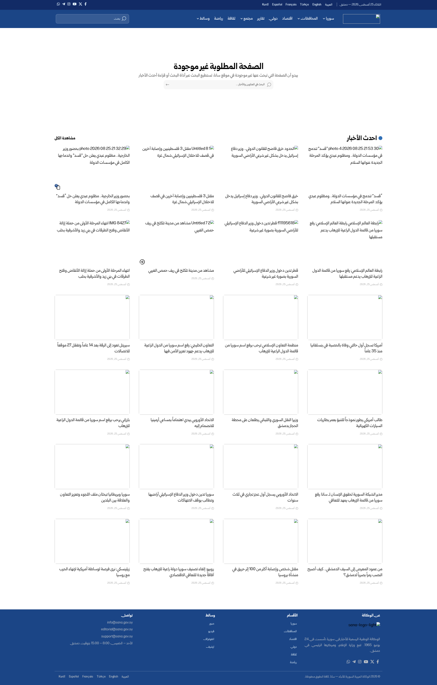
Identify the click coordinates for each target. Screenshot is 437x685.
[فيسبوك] (85, 4)
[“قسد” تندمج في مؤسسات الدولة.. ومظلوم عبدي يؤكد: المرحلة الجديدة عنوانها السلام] (344, 168)
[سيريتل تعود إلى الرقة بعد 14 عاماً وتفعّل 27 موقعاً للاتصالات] (92, 317)
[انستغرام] (68, 4)
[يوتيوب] (74, 4)
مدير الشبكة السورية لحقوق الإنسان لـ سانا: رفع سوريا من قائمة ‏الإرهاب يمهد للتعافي (348, 498)
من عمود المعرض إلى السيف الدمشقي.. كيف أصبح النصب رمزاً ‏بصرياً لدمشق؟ (344, 572)
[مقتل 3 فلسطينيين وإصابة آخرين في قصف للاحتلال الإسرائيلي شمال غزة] (176, 168)
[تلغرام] (63, 4)
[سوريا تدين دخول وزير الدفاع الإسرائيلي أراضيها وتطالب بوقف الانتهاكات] (176, 466)
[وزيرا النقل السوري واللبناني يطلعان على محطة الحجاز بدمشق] (260, 392)
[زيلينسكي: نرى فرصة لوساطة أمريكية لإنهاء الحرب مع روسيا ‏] (92, 541)
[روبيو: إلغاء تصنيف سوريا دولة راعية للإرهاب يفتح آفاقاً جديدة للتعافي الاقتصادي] (176, 541)
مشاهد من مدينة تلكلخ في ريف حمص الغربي (181, 271)
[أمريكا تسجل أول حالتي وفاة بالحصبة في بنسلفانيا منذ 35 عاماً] (344, 317)
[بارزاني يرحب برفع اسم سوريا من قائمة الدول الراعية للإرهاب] (92, 392)
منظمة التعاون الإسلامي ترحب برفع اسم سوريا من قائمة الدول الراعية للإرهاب (261, 348)
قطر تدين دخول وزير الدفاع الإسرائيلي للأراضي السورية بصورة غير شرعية (266, 274)
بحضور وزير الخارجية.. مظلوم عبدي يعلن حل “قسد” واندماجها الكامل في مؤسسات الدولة (93, 199)
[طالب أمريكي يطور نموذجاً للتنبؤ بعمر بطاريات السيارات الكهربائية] (344, 392)
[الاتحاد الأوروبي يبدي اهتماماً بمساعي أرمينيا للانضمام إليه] (176, 392)
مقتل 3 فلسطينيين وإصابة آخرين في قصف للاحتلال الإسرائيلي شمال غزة (182, 199)
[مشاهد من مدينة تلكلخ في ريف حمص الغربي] (176, 242)
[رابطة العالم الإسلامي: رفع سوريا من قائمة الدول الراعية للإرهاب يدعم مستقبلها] (344, 242)
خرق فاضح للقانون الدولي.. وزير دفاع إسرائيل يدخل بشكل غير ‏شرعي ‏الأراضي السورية (261, 199)
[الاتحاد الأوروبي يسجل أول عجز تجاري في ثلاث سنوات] (260, 466)
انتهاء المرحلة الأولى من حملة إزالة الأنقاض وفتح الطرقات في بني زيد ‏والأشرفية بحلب (94, 274)
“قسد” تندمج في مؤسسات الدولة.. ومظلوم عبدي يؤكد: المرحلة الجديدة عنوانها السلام (345, 199)
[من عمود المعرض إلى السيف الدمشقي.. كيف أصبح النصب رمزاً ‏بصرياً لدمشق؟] (344, 541)
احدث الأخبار (362, 138)
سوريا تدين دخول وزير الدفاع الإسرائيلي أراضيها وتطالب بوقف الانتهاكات (181, 498)
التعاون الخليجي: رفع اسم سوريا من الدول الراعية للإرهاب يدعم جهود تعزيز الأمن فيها (179, 348)
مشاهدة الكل (65, 138)
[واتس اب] (58, 4)
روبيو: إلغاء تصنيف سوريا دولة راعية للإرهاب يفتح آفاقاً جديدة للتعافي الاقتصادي (178, 572)
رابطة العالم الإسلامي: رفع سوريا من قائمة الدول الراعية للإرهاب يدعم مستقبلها (347, 274)
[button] (92, 18)
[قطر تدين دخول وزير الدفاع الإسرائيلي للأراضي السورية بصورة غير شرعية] (260, 242)
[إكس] (80, 4)
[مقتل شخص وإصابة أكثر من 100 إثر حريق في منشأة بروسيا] (260, 541)
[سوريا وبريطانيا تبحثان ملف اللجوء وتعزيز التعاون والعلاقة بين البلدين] (92, 466)
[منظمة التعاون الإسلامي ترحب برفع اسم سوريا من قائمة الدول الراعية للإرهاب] (260, 317)
